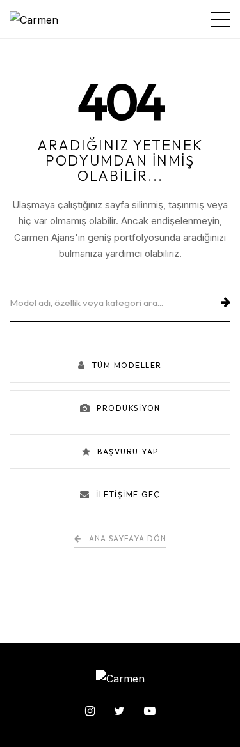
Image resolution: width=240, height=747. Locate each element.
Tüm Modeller (127, 365)
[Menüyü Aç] (220, 19)
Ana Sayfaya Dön (126, 538)
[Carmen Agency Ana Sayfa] (38, 18)
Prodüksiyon (129, 408)
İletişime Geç (128, 494)
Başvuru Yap (128, 451)
